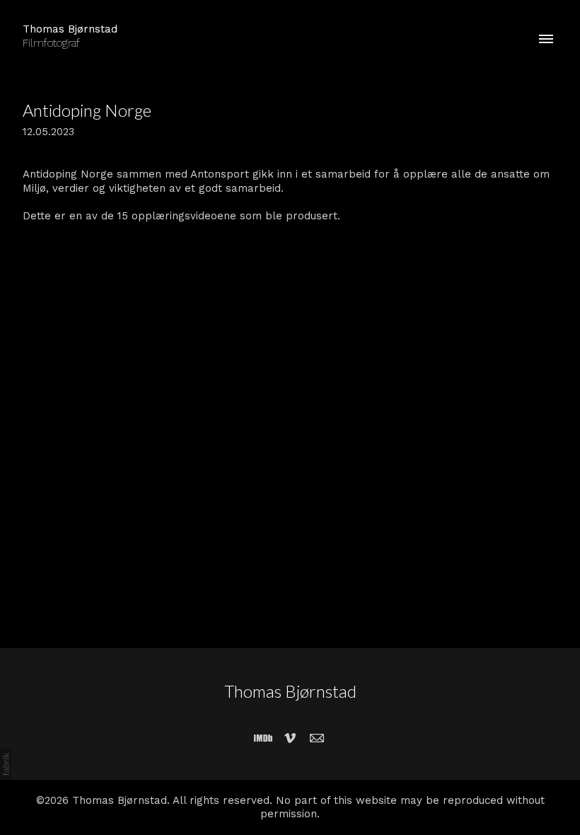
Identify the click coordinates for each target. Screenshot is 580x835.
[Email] (317, 738)
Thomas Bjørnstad (290, 691)
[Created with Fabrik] (5, 764)
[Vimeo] (290, 738)
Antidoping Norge (87, 110)
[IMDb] (263, 738)
